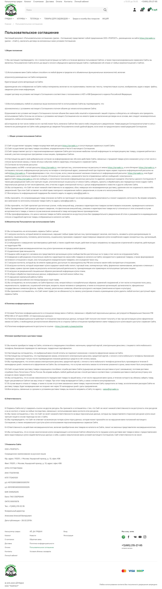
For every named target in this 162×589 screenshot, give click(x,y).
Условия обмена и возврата (40, 551)
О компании (38, 1)
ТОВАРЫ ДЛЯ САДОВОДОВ (56, 18)
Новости (33, 535)
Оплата (59, 1)
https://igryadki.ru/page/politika (69, 326)
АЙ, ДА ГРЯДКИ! (36, 531)
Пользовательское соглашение (42, 547)
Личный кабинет (81, 1)
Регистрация (68, 535)
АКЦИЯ (105, 18)
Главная (8, 24)
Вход (65, 531)
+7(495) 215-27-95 (149, 1)
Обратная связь (36, 539)
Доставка (50, 1)
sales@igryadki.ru (110, 389)
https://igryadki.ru (147, 38)
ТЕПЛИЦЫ (34, 18)
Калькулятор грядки (13, 1)
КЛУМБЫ (21, 18)
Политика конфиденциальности (42, 543)
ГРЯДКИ (8, 18)
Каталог (27, 1)
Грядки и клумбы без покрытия (86, 18)
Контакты (68, 1)
